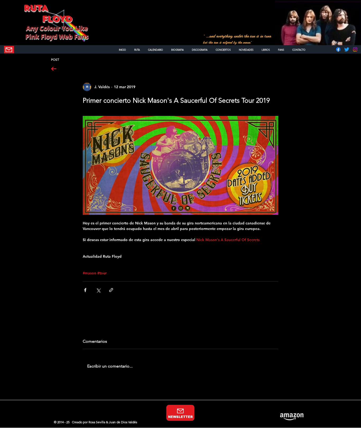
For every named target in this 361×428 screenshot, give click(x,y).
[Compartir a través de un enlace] (111, 290)
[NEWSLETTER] (9, 49)
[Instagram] (355, 49)
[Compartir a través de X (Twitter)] (98, 290)
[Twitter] (347, 49)
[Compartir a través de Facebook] (85, 290)
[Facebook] (338, 49)
